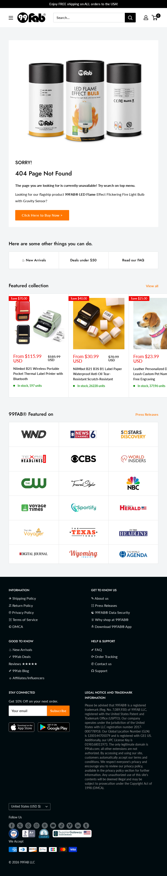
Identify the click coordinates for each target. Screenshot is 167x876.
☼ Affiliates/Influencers (26, 678)
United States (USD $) (26, 806)
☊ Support (99, 671)
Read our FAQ (133, 260)
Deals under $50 (83, 260)
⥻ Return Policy (21, 605)
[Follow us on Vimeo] (70, 826)
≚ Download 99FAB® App (111, 626)
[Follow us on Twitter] (20, 826)
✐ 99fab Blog (19, 671)
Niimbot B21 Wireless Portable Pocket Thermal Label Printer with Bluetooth (38, 374)
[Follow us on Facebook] (12, 826)
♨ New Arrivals (34, 260)
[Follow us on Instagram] (36, 826)
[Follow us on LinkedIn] (78, 826)
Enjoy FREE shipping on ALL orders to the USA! (83, 4)
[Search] (130, 17)
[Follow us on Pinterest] (45, 826)
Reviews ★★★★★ (23, 664)
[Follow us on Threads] (28, 826)
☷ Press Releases (104, 605)
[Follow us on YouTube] (53, 826)
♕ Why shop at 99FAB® (110, 619)
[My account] (146, 17)
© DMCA (16, 626)
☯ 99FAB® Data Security (110, 612)
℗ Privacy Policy (21, 612)
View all (152, 286)
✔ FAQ (96, 649)
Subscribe (58, 711)
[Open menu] (11, 18)
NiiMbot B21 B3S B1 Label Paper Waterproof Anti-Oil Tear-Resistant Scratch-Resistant (97, 374)
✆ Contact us (101, 664)
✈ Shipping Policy (22, 598)
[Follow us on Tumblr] (86, 826)
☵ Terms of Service (23, 619)
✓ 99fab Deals (20, 656)
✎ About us (100, 598)
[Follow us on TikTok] (61, 826)
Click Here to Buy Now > (42, 215)
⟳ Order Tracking (104, 656)
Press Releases (147, 414)
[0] (154, 17)
